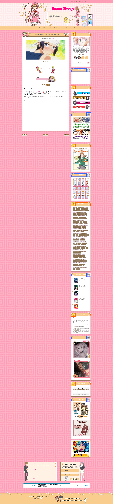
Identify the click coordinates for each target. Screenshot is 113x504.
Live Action (84, 241)
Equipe (75, 1)
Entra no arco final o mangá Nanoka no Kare (40, 476)
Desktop (86, 225)
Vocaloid (74, 264)
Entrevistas (76, 27)
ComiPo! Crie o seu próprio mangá (82, 299)
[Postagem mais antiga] (66, 135)
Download (78, 230)
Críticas (44, 27)
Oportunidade (75, 246)
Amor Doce (79, 207)
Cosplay (63, 27)
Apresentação (79, 210)
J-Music (78, 238)
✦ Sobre (71, 1)
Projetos (81, 249)
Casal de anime (75, 217)
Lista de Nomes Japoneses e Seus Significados (82, 279)
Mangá (74, 243)
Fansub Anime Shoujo (76, 233)
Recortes (83, 254)
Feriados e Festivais (84, 233)
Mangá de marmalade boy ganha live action (41, 465)
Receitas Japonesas (83, 251)
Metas (80, 243)
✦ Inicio (32, 27)
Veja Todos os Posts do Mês (81, 394)
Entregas (82, 230)
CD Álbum (82, 215)
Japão (60, 27)
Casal (48, 27)
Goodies (56, 27)
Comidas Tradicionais (80, 218)
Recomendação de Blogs (77, 254)
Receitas (72, 27)
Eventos (77, 231)
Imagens (74, 238)
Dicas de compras (76, 228)
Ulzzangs (84, 262)
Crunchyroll (82, 220)
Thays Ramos (83, 259)
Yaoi (78, 265)
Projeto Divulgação (76, 249)
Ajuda (76, 207)
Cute (84, 223)
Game (74, 236)
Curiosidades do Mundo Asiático (78, 223)
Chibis (80, 217)
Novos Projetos (83, 244)
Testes (79, 259)
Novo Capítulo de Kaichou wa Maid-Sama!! (41, 467)
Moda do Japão (84, 243)
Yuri (83, 265)
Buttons (78, 215)
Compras (85, 218)
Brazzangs (75, 215)
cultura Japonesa (84, 267)
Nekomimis (75, 244)
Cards (85, 215)
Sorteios (80, 257)
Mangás (40, 27)
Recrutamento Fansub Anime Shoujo (83, 305)
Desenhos (82, 225)
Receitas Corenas (76, 251)
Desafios (78, 225)
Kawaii (84, 239)
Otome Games (80, 246)
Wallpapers (75, 265)
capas (80, 267)
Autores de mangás (82, 212)
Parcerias (84, 1)
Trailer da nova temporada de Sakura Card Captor (42, 463)
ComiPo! (74, 218)
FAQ (80, 231)
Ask (83, 210)
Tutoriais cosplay (79, 262)
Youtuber (80, 265)
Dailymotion (75, 225)
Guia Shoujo (81, 236)
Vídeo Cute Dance (82, 264)
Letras (81, 241)
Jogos (84, 238)
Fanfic (83, 231)
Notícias (78, 244)
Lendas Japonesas (76, 241)
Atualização (86, 210)
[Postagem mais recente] (24, 135)
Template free (75, 259)
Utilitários (52, 38)
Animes (36, 27)
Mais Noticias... (35, 478)
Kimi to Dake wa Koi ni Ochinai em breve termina (41, 474)
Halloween (85, 236)
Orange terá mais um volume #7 (39, 471)
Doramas (52, 27)
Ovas (84, 246)
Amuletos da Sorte (85, 207)
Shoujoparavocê (75, 257)
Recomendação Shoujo (76, 252)
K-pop (81, 239)
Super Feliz (84, 257)
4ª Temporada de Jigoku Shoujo (39, 469)
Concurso (74, 220)
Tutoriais (74, 262)
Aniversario (75, 210)
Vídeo (77, 264)
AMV (74, 207)
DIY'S (87, 223)
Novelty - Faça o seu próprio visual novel (83, 286)
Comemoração (83, 217)
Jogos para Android (76, 239)
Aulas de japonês (75, 212)
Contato (79, 1)
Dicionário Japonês (83, 228)
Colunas (67, 27)
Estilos (74, 231)
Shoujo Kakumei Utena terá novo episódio (40, 472)
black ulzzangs (75, 267)
